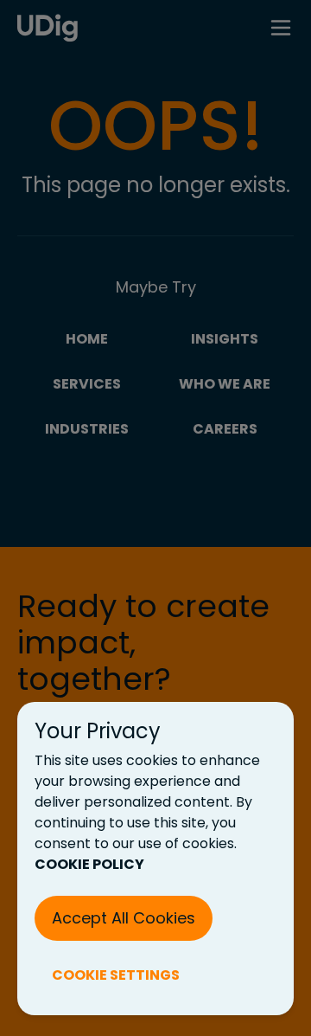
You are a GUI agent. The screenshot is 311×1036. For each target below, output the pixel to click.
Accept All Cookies (123, 918)
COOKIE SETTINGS (116, 975)
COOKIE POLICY (89, 864)
